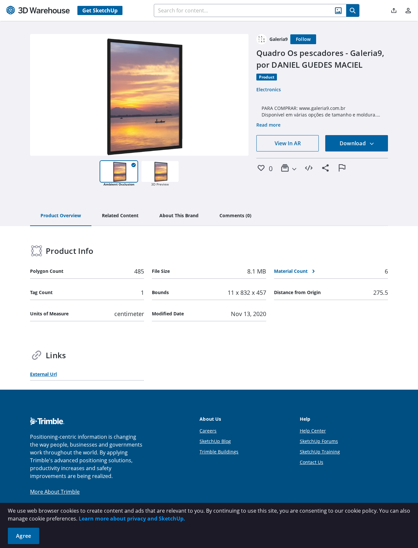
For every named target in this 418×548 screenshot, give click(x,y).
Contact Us (311, 462)
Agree (23, 535)
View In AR (288, 143)
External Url (43, 374)
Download (353, 143)
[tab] (60, 216)
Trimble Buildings (219, 452)
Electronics (268, 89)
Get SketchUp (100, 10)
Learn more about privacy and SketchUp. (132, 518)
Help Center (313, 431)
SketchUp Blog (215, 441)
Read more (268, 125)
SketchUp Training (320, 452)
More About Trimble (55, 491)
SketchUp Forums (319, 441)
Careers (208, 431)
